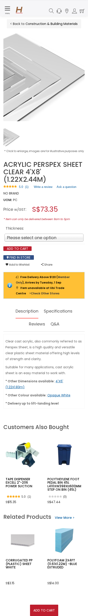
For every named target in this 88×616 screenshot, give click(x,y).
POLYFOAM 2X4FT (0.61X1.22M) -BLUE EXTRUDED (62, 564)
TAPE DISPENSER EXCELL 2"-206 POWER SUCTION (19, 482)
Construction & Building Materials (51, 24)
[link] (10, 187)
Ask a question (66, 187)
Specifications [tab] (58, 311)
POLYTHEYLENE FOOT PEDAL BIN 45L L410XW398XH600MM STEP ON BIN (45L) (64, 484)
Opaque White (58, 395)
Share (48, 265)
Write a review (43, 188)
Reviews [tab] (37, 324)
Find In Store (19, 257)
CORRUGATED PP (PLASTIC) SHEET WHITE (19, 564)
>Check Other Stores (44, 293)
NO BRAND (11, 193)
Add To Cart (44, 610)
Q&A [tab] (55, 324)
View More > (64, 517)
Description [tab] (27, 311)
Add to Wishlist (19, 265)
